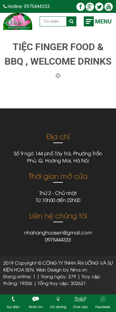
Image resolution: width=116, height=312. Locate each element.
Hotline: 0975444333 (28, 6)
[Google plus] (90, 6)
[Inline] (99, 6)
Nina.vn (78, 269)
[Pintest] (108, 6)
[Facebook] (81, 6)
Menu (103, 21)
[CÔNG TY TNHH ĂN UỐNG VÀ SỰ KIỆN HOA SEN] (17, 21)
